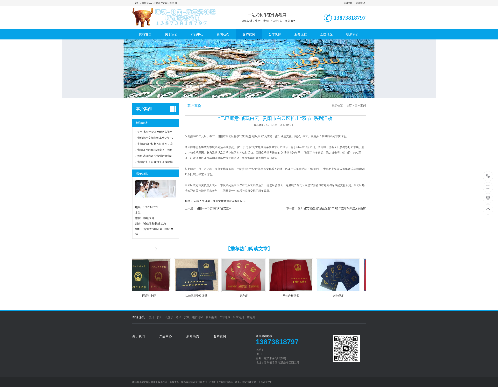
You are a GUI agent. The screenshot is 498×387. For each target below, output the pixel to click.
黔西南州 (211, 317)
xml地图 (348, 3)
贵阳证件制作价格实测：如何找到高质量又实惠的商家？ (171, 150)
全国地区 (326, 34)
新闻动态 (223, 34)
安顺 (186, 317)
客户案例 (249, 34)
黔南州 (251, 317)
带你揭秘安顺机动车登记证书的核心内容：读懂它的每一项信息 (175, 137)
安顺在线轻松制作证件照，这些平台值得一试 (164, 143)
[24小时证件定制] (176, 25)
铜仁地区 (197, 317)
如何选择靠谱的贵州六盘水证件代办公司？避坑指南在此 (171, 156)
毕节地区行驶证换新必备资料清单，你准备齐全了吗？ (170, 131)
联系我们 (352, 34)
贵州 (151, 317)
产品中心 (197, 34)
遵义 (178, 317)
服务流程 (300, 34)
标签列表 (361, 3)
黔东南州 (238, 317)
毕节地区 (224, 317)
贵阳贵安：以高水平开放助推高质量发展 (161, 162)
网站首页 (145, 34)
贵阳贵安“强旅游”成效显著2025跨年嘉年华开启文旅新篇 (332, 208)
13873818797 (488, 176)
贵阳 (159, 317)
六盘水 (169, 317)
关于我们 (171, 34)
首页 (349, 105)
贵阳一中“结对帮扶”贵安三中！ (215, 208)
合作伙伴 (274, 34)
